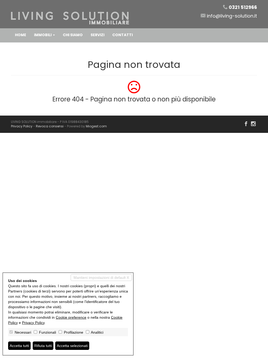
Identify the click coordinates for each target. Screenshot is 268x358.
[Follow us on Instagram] (253, 124)
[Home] (70, 14)
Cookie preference (71, 317)
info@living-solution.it (232, 16)
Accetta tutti (19, 346)
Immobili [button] (43, 34)
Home (20, 34)
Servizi (97, 34)
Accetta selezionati (72, 346)
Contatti (122, 34)
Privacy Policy (21, 126)
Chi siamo (73, 34)
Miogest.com (96, 126)
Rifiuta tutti (43, 346)
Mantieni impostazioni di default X (101, 277)
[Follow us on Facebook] (246, 124)
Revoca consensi (50, 126)
